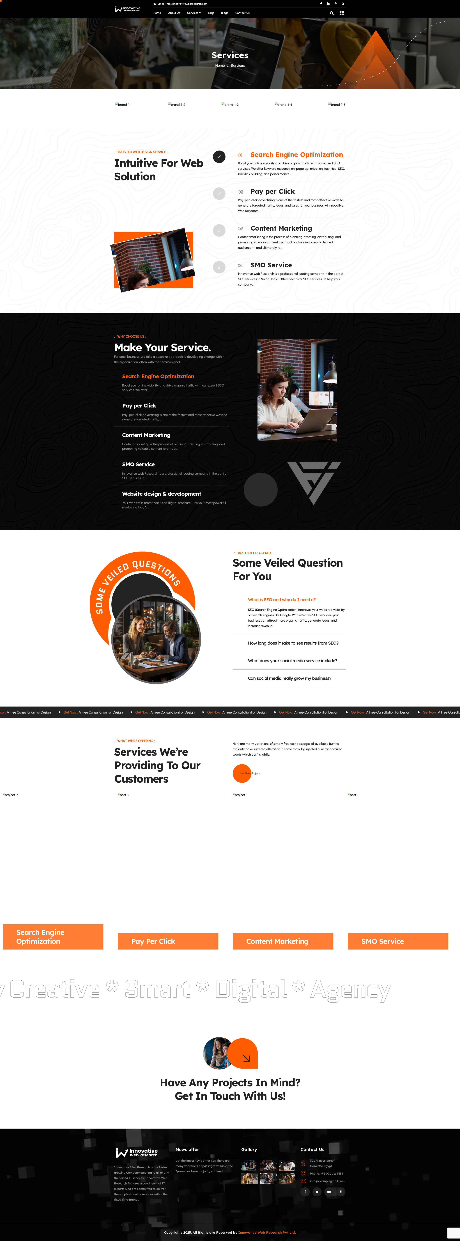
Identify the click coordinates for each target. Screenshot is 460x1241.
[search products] (332, 13)
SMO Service (271, 265)
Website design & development (161, 493)
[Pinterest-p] (335, 3)
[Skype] (342, 3)
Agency (282, 988)
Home (157, 13)
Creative (372, 988)
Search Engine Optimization (297, 155)
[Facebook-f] (321, 3)
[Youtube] (329, 1191)
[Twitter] (317, 1191)
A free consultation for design (99, 712)
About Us (174, 13)
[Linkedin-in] (328, 3)
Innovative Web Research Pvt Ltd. (267, 1232)
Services (192, 13)
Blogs (224, 13)
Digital (182, 988)
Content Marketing (281, 228)
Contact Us (242, 13)
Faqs (211, 13)
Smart (88, 988)
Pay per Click (273, 191)
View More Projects (250, 773)
